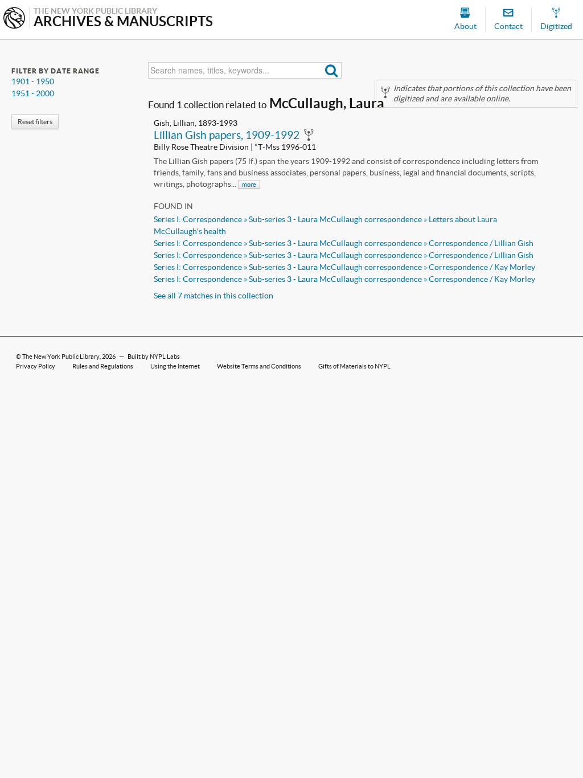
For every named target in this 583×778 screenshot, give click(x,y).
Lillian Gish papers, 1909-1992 (226, 135)
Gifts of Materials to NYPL (354, 366)
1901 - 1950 (32, 81)
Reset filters (35, 121)
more (249, 184)
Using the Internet (175, 366)
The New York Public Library (61, 356)
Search (332, 70)
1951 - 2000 (32, 93)
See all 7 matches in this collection (213, 295)
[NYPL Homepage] (14, 19)
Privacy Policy (35, 366)
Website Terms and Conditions (259, 366)
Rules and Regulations (102, 366)
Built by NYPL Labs (154, 356)
